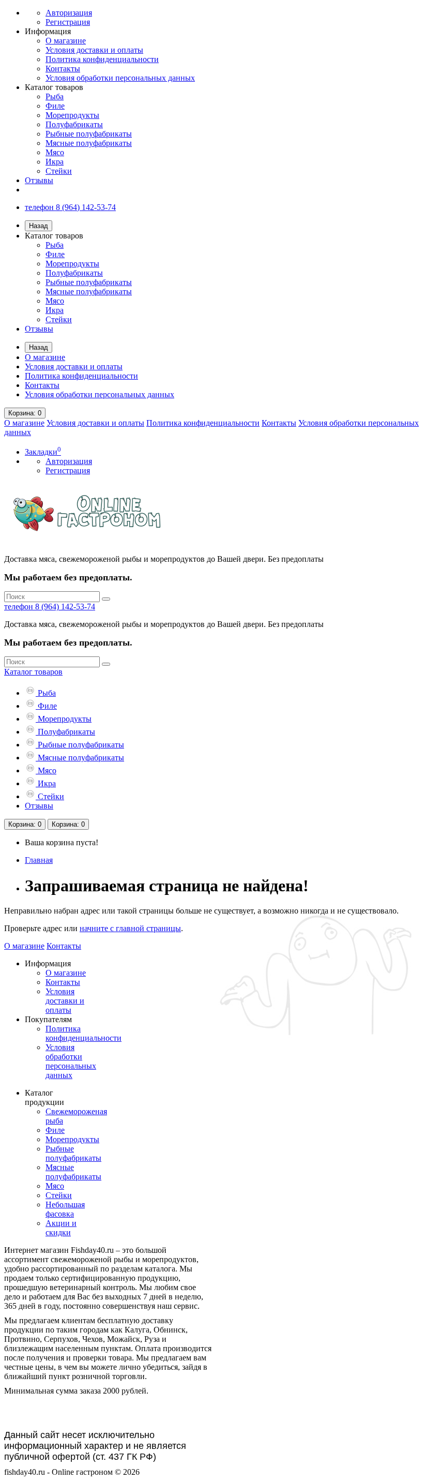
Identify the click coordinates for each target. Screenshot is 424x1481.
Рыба (55, 96)
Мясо (55, 152)
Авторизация (69, 12)
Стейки (59, 171)
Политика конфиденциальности (102, 59)
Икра (55, 161)
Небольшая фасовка (65, 1209)
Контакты (63, 68)
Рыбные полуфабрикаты (89, 133)
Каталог (33, 671)
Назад (38, 226)
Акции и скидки (61, 1228)
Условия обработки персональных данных (120, 77)
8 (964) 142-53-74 (49, 606)
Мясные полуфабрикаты (89, 143)
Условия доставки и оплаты (94, 50)
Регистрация (68, 22)
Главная (39, 860)
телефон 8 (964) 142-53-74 (70, 207)
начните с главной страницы (130, 928)
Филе (55, 105)
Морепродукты (72, 115)
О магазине (66, 40)
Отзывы (39, 180)
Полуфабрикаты (74, 124)
